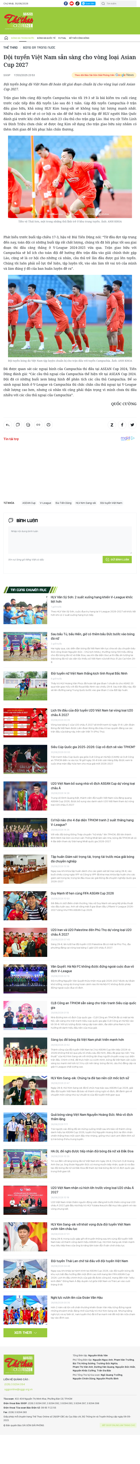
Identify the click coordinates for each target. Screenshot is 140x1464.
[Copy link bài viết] (38, 425)
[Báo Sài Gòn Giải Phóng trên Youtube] (71, 3)
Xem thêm (23, 1333)
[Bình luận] (18, 425)
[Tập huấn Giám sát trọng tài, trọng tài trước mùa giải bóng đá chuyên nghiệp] (25, 869)
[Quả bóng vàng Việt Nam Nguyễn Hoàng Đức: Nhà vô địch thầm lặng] (25, 1127)
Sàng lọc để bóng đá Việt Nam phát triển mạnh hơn (87, 1040)
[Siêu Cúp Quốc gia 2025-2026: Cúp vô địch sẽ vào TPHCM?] (25, 759)
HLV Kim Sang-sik (86, 503)
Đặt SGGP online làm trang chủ (118, 1425)
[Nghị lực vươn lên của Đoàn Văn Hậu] (25, 1310)
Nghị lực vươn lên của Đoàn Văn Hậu (77, 1297)
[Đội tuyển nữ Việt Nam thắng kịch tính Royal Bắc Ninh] (25, 685)
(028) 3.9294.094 (14, 1384)
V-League (45, 503)
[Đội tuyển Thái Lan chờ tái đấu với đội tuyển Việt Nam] (25, 1273)
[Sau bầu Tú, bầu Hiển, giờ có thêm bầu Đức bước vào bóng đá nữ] (25, 646)
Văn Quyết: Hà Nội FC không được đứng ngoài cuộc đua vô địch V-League (92, 969)
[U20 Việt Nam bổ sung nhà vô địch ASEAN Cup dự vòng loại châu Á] (25, 796)
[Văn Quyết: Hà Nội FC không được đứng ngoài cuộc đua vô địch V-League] (25, 978)
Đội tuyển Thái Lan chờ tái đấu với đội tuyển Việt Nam (89, 1261)
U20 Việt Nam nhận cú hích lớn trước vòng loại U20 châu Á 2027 (92, 1190)
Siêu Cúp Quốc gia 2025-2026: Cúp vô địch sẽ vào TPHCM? (93, 747)
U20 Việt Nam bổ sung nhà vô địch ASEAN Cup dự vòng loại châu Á (93, 786)
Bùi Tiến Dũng (63, 503)
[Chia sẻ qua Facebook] (122, 425)
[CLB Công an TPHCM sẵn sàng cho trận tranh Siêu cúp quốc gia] (25, 1015)
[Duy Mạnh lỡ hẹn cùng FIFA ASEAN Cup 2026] (25, 905)
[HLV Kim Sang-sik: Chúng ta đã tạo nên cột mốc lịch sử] (25, 1090)
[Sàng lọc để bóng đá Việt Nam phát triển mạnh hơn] (25, 1052)
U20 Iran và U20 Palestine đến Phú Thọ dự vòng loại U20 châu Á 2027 (91, 932)
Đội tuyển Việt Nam (111, 503)
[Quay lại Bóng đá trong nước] (7, 425)
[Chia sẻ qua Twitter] (132, 425)
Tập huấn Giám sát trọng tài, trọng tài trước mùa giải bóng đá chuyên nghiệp (92, 859)
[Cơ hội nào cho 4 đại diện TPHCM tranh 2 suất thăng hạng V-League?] (25, 832)
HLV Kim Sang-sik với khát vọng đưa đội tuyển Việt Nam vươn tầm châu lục (91, 1226)
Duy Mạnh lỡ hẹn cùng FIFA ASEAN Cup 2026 (82, 893)
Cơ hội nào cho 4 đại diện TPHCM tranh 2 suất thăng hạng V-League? (92, 822)
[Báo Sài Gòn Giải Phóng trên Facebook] (66, 3)
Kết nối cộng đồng (79, 38)
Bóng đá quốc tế (46, 38)
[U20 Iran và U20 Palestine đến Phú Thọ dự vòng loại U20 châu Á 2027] (25, 942)
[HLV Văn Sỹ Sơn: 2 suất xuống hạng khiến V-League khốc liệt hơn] (25, 609)
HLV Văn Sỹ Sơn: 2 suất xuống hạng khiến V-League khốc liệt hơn (92, 599)
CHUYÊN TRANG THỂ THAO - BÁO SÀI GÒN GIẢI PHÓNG (18, 21)
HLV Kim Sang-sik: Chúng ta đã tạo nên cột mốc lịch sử (90, 1078)
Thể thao (10, 47)
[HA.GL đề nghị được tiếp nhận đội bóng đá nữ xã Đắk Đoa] (25, 1163)
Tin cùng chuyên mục (29, 590)
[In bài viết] (48, 425)
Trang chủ (6, 38)
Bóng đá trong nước (22, 38)
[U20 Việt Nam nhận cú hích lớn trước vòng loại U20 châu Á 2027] (25, 1200)
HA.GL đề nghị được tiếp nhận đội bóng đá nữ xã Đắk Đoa (92, 1151)
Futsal (62, 38)
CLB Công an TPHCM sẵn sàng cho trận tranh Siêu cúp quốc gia (93, 1005)
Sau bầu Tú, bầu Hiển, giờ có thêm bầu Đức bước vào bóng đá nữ (93, 636)
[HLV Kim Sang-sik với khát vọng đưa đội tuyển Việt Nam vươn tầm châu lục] (25, 1236)
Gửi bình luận (120, 559)
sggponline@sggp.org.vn (18, 1389)
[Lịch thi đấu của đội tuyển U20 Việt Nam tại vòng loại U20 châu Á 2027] (25, 722)
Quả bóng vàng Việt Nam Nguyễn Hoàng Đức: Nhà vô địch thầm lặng (92, 1117)
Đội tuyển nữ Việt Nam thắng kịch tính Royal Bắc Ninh (89, 673)
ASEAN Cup (29, 503)
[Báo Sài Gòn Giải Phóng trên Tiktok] (77, 3)
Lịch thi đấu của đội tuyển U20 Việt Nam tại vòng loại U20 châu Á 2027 (92, 712)
